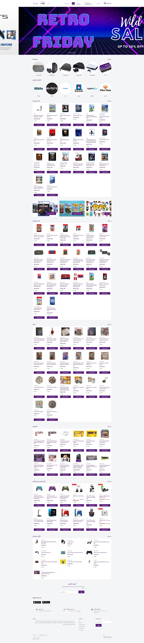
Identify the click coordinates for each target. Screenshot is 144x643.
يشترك (81, 591)
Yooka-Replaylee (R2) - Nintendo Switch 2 (38, 309)
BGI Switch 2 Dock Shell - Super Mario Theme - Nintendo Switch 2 (64, 285)
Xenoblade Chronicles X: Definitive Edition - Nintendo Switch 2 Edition (65, 236)
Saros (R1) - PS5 (37, 165)
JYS (87, 494)
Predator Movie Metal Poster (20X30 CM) (91, 364)
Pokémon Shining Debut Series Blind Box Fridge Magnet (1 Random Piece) (64, 388)
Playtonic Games (37, 306)
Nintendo (35, 233)
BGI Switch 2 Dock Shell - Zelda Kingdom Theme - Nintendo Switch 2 (90, 261)
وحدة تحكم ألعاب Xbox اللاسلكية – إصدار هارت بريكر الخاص (52, 497)
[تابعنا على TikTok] (108, 637)
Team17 (48, 113)
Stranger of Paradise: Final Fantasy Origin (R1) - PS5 (78, 164)
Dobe (100, 494)
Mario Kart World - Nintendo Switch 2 (52, 236)
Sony (35, 113)
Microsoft (35, 494)
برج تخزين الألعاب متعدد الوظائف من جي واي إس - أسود (90, 521)
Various (61, 138)
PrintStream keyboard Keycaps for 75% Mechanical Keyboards (91, 466)
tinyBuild (48, 185)
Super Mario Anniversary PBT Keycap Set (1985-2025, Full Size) (39, 442)
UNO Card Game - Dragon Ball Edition (78, 388)
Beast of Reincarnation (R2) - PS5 (39, 140)
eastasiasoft (49, 138)
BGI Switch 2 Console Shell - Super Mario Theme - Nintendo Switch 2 (78, 285)
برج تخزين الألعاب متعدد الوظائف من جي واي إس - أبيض (90, 497)
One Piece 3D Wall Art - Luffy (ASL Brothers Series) (78, 339)
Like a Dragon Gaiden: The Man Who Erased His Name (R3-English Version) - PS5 (91, 141)
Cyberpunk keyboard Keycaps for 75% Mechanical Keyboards (104, 466)
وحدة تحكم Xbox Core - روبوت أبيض (104, 521)
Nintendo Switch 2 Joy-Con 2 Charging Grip (78, 236)
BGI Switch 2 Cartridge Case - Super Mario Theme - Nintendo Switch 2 (39, 285)
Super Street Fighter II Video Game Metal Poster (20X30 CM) (78, 364)
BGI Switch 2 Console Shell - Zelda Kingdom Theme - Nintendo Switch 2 (104, 261)
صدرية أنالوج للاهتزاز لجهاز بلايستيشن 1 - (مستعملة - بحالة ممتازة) (48, 573)
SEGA (87, 138)
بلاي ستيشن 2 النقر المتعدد (45, 552)
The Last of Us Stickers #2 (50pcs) (52, 412)
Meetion (35, 518)
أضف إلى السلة (39, 124)
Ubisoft (100, 162)
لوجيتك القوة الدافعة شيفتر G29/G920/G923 (51, 521)
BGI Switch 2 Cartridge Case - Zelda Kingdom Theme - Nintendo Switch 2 (65, 261)
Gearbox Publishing (63, 162)
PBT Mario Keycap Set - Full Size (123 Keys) (52, 466)
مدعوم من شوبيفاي (36, 639)
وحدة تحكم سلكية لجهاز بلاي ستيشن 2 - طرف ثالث (101, 542)
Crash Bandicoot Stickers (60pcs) (104, 364)
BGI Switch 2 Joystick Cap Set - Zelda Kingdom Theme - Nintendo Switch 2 (78, 261)
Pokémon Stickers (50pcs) (38, 411)
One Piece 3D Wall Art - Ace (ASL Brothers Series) (104, 339)
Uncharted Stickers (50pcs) (52, 387)
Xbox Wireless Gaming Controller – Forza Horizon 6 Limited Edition (39, 497)
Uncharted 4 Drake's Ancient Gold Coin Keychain (104, 388)
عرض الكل (109, 59)
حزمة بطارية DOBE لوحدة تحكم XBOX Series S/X (104, 496)
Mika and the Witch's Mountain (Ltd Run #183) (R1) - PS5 (91, 117)
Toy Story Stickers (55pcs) (38, 387)
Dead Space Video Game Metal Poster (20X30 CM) (51, 364)
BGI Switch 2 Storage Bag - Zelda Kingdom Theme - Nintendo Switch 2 (39, 261)
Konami (74, 138)
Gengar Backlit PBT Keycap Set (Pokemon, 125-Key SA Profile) (52, 442)
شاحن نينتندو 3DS (70, 541)
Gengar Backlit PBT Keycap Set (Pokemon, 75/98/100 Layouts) (39, 466)
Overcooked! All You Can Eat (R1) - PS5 (52, 116)
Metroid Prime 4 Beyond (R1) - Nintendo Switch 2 (104, 236)
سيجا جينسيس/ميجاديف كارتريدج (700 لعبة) (75, 552)
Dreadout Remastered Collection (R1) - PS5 (90, 164)
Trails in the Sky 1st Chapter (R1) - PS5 (104, 117)
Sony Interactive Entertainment (37, 163)
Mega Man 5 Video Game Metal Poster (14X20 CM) (64, 364)
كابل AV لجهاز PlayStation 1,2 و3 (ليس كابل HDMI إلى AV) (48, 542)
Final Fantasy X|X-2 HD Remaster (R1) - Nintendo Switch (51, 309)
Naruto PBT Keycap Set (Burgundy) (90, 441)
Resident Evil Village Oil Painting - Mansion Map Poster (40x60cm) (64, 340)
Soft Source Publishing (90, 162)
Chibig (87, 113)
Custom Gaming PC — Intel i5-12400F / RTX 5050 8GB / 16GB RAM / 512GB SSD (78, 466)
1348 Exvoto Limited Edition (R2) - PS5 (52, 140)
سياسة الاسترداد (82, 626)
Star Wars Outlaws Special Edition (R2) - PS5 (104, 164)
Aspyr (48, 162)
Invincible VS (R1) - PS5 (77, 115)
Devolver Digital (102, 138)
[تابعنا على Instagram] (106, 637)
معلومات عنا (81, 630)
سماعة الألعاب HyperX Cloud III (78, 496)
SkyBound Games (76, 113)
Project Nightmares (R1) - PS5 (64, 140)
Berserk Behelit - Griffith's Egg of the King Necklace (51, 339)
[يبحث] (73, 3)
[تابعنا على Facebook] (104, 637)
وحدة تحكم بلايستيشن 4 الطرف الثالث (100, 552)
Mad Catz (95, 560)
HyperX (74, 494)
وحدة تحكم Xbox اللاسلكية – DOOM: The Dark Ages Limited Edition (65, 497)
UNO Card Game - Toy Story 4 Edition (91, 388)
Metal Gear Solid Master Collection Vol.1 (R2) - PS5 (38, 187)
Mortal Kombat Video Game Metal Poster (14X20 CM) (39, 364)
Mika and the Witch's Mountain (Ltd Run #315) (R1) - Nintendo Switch (91, 285)
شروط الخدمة (81, 628)
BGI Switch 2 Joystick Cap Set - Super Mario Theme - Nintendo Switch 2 (51, 285)
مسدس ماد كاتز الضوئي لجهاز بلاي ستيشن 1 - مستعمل (101, 562)
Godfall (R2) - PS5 (63, 163)
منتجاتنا (80, 622)
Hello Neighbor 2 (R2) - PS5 (52, 186)
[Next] (111, 68)
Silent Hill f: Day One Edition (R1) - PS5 (78, 140)
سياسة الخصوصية (82, 624)
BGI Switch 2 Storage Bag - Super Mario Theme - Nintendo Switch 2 (52, 261)
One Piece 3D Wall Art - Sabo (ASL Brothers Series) (91, 339)
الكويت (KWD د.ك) (42, 635)
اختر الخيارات (78, 505)
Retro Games (36, 258)
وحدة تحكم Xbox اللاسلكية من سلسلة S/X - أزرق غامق (78, 521)
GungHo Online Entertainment (102, 114)
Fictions (35, 138)
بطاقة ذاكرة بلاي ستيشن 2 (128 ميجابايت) (74, 561)
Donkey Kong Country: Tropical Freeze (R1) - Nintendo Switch (90, 236)
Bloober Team (62, 113)
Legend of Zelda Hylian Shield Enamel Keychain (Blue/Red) (39, 339)
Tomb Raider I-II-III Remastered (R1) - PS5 (51, 164)
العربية (34, 635)
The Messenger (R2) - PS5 (104, 139)
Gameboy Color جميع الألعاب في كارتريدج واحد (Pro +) (49, 562)
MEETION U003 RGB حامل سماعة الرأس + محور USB (38, 521)
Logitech (48, 518)
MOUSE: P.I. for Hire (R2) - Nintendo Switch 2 (104, 284)
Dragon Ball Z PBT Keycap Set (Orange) (78, 441)
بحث (79, 620)
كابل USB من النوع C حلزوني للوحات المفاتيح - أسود (65, 441)
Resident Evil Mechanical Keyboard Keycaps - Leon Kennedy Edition (64, 466)
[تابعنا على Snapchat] (110, 637)
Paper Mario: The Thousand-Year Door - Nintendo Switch (39, 236)
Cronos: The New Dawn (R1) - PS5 (65, 116)
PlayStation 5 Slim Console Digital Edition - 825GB (39, 116)
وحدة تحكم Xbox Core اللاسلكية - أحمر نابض (64, 521)
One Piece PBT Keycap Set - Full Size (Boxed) (104, 441)
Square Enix (75, 162)
